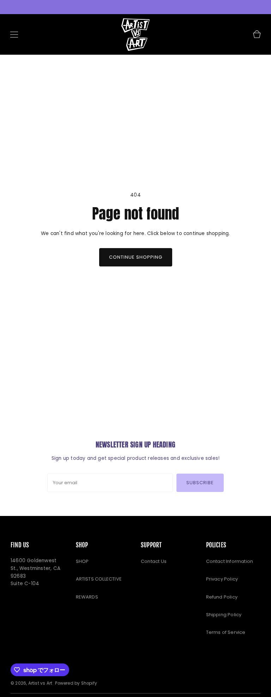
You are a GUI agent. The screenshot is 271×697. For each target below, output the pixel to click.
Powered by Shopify (76, 683)
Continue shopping (135, 257)
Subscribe (200, 482)
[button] (14, 34)
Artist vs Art (40, 683)
